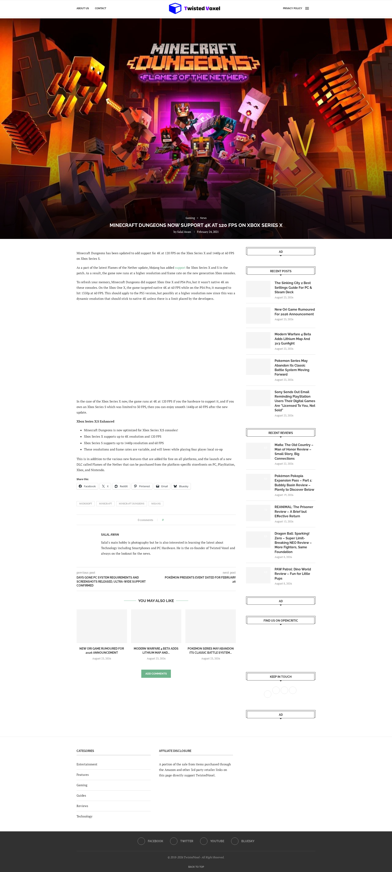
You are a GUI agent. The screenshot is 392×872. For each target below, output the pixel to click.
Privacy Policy (292, 8)
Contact (100, 8)
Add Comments (156, 673)
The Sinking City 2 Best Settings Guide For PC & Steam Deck (293, 287)
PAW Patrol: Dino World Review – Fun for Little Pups (293, 573)
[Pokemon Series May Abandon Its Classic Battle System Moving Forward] (210, 626)
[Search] (313, 8)
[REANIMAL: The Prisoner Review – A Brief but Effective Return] (258, 513)
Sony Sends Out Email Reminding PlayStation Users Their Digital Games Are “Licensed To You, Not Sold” (295, 401)
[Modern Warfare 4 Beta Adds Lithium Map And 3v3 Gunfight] (156, 626)
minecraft (105, 503)
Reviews (82, 806)
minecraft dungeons (131, 503)
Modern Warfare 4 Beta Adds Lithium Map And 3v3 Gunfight (293, 338)
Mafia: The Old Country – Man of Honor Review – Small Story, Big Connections (294, 452)
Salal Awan (184, 232)
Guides (81, 795)
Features (83, 775)
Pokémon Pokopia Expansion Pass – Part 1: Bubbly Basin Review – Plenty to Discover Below (294, 483)
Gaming (82, 785)
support (180, 267)
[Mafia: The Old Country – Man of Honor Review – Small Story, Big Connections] (258, 451)
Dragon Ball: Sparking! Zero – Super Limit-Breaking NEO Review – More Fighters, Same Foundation (293, 543)
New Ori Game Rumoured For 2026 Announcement (295, 312)
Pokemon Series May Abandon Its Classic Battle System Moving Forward (292, 367)
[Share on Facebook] (168, 520)
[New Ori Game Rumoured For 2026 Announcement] (102, 626)
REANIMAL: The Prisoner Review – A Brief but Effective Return (294, 511)
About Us (83, 8)
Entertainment (87, 764)
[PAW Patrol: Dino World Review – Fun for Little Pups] (258, 575)
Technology (84, 816)
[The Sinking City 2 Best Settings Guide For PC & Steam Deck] (258, 289)
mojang (156, 503)
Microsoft (85, 503)
